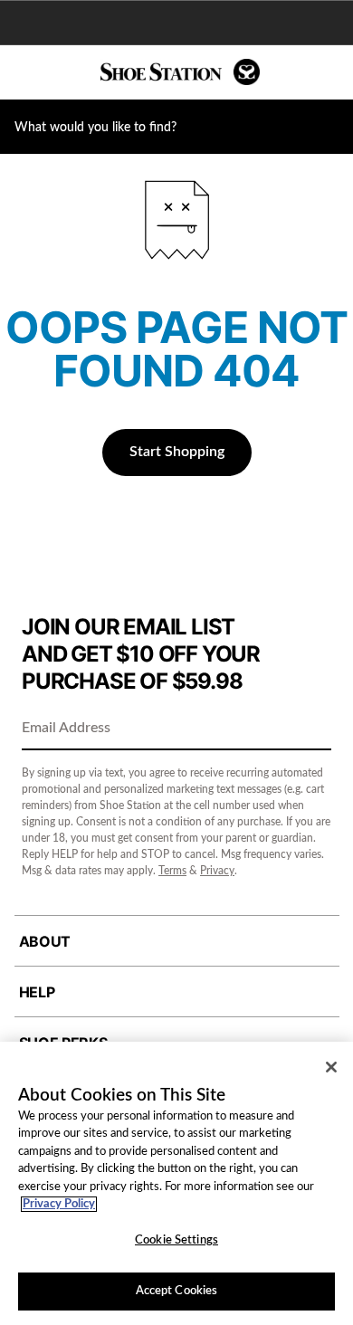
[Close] (331, 1067)
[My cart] (329, 72)
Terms (172, 870)
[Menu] (27, 72)
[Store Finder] (70, 72)
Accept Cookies (177, 1291)
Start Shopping (176, 451)
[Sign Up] (311, 729)
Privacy (217, 870)
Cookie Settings (176, 1240)
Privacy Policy (59, 1204)
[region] (176, 1183)
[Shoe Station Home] (180, 72)
